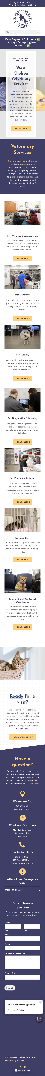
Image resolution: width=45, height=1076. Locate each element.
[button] (39, 1018)
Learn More (23, 259)
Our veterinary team (17, 161)
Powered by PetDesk (14, 1060)
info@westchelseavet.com (21, 863)
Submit (9, 988)
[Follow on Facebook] (20, 1067)
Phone (7, 944)
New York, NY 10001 (23, 809)
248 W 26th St (22, 806)
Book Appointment (23, 737)
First (6, 930)
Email (8, 934)
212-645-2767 (23, 2)
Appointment (22, 129)
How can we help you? (15, 954)
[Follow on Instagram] (25, 1067)
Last (25, 930)
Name (8, 922)
